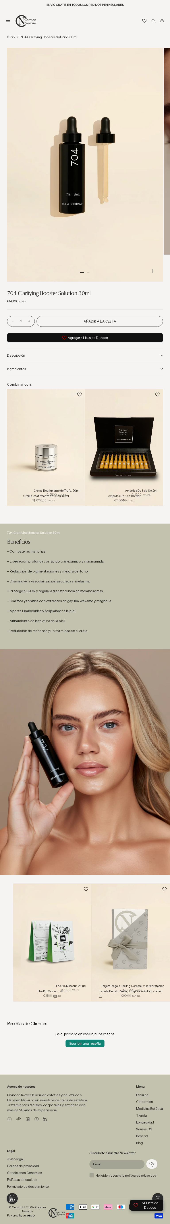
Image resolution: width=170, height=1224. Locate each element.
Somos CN (144, 1129)
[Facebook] (27, 1119)
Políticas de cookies (22, 1180)
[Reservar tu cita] (12, 1198)
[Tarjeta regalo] (157, 1198)
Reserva (142, 1136)
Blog (139, 1143)
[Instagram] (9, 1119)
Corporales (144, 1102)
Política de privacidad (23, 1166)
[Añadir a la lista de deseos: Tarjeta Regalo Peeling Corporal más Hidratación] (164, 889)
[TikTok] (18, 1119)
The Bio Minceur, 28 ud (71, 986)
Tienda (141, 1115)
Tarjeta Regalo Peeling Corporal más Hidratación (132, 986)
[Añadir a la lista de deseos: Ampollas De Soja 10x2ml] (157, 394)
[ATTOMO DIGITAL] (29, 1215)
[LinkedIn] (45, 1119)
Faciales (142, 1095)
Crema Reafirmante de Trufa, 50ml (56, 490)
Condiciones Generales (24, 1173)
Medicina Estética (149, 1108)
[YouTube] (37, 1118)
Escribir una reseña (85, 1043)
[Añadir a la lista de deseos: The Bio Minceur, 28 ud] (85, 889)
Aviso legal (15, 1159)
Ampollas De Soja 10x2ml (141, 490)
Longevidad (145, 1122)
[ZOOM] (152, 271)
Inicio (11, 37)
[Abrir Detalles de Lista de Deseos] (144, 21)
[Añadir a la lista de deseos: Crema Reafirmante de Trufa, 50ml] (79, 394)
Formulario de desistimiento (28, 1186)
